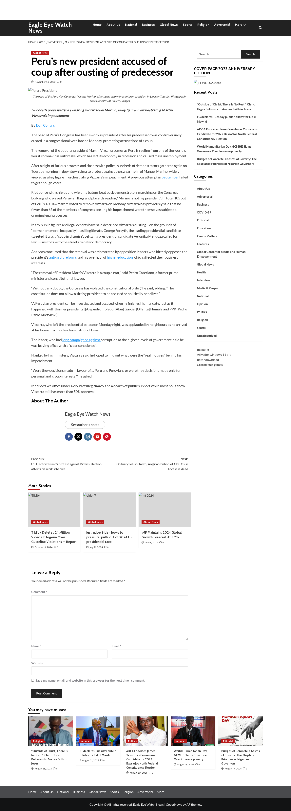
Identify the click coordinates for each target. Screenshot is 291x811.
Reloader (203, 349)
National (131, 25)
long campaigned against (81, 340)
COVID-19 (204, 212)
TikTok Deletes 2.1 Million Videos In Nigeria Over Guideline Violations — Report (54, 537)
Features (203, 244)
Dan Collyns (45, 125)
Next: (152, 464)
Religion (203, 25)
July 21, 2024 (96, 547)
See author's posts (85, 424)
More (238, 25)
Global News (169, 25)
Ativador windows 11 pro (214, 354)
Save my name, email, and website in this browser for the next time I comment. (90, 680)
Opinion (202, 304)
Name (36, 646)
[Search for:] (219, 54)
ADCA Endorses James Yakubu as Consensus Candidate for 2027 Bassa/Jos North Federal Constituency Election (227, 133)
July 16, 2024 (151, 542)
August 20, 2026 (138, 772)
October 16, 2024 (43, 547)
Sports (187, 25)
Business (148, 25)
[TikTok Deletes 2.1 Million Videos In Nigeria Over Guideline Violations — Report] (54, 509)
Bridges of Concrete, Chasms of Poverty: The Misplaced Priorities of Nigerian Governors (227, 161)
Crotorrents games (210, 364)
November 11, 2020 (45, 81)
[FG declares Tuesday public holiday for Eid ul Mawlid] (98, 731)
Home (97, 25)
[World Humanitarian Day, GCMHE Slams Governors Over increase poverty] (193, 731)
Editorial (203, 220)
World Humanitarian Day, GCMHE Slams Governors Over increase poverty (224, 149)
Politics (202, 312)
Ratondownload (208, 359)
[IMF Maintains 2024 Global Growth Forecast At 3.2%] (165, 509)
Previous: (66, 464)
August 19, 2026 (185, 764)
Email (116, 646)
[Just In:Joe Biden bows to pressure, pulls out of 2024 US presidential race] (109, 509)
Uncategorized (207, 335)
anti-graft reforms (63, 257)
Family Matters (207, 236)
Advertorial (222, 25)
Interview (203, 280)
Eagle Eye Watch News (50, 27)
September (170, 177)
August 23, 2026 (43, 768)
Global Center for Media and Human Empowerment (221, 254)
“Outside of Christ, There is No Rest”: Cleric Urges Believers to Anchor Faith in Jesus (226, 106)
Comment (39, 592)
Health (201, 272)
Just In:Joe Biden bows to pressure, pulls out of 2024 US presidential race (109, 537)
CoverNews (174, 804)
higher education (120, 257)
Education (204, 228)
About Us (113, 25)
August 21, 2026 (90, 760)
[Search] (260, 27)
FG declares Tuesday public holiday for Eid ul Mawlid (227, 119)
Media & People (207, 288)
